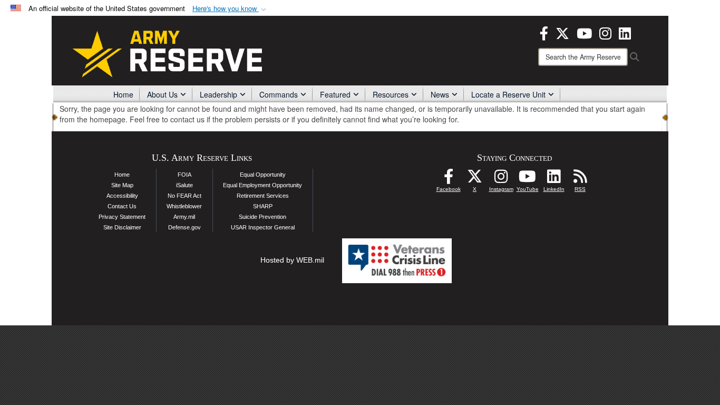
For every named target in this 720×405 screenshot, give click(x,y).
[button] (230, 8)
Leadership (218, 94)
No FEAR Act (184, 195)
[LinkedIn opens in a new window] (625, 32)
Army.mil (184, 217)
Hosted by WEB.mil (292, 260)
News (440, 94)
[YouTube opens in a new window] (584, 32)
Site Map (122, 185)
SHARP (263, 206)
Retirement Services (263, 195)
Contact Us (122, 206)
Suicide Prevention (262, 217)
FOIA (184, 174)
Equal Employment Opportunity (262, 185)
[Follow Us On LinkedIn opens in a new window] (554, 179)
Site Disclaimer (122, 227)
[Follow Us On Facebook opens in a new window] (448, 179)
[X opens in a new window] (562, 32)
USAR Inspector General (263, 227)
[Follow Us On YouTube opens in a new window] (527, 179)
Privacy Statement (122, 217)
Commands (278, 94)
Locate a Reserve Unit (508, 94)
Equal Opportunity (263, 174)
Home (123, 94)
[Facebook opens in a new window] (544, 32)
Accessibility (122, 195)
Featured (335, 94)
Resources (390, 94)
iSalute (184, 185)
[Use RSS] (580, 179)
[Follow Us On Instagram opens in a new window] (501, 179)
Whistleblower (184, 206)
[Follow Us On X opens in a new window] (475, 179)
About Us (162, 94)
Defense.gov (184, 227)
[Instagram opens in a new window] (605, 32)
